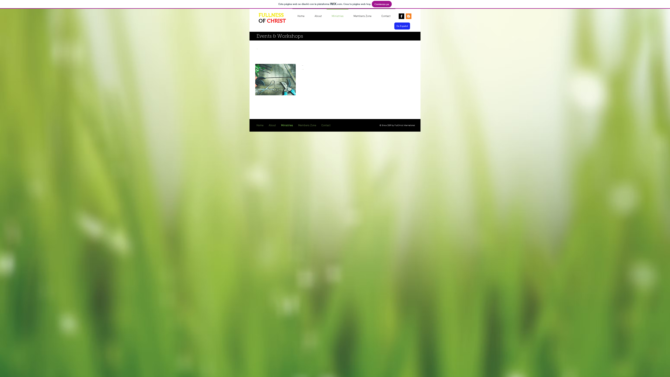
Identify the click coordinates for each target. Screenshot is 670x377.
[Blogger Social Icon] (408, 16)
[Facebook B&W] (401, 16)
